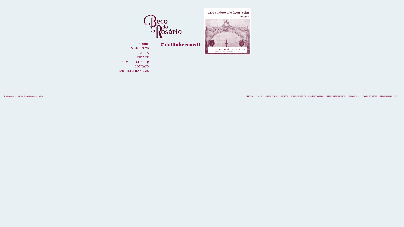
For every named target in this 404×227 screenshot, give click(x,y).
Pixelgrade (41, 96)
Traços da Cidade (370, 96)
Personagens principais (336, 96)
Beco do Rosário (224, 51)
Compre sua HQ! (135, 62)
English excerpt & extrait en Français (307, 96)
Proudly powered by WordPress (13, 96)
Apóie (260, 96)
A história (250, 96)
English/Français (134, 71)
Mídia (144, 53)
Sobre (144, 44)
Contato (141, 66)
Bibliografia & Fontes (389, 96)
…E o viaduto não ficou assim (227, 49)
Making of (140, 48)
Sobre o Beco (354, 96)
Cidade (143, 57)
